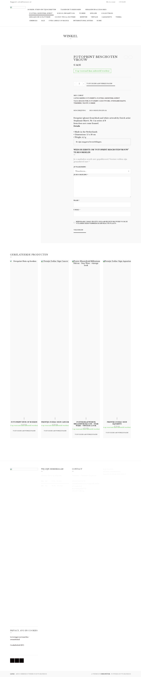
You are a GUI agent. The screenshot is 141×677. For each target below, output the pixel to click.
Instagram (21, 660)
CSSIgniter (105, 674)
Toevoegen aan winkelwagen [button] (24, 431)
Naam (76, 200)
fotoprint (94, 101)
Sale (43, 21)
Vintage (94, 17)
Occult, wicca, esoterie (65, 17)
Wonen (82, 13)
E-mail (77, 210)
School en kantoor (66, 13)
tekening (78, 103)
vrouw (85, 103)
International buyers (83, 21)
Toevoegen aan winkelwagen (99, 83)
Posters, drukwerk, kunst (40, 13)
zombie (92, 103)
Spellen (93, 13)
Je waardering (80, 167)
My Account (110, 2)
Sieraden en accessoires (95, 9)
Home (99, 21)
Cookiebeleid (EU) (17, 645)
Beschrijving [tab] (80, 110)
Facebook (12, 660)
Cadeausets (107, 17)
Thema (118, 17)
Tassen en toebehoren (70, 9)
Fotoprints (90, 98)
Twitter (17, 660)
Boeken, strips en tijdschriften (42, 9)
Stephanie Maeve (118, 101)
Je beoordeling (81, 175)
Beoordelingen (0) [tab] (98, 110)
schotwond (104, 101)
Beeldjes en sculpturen (39, 17)
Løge (12, 674)
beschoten (83, 101)
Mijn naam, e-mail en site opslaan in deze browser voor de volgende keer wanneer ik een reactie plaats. (102, 222)
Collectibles (107, 13)
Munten (83, 17)
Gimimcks (33, 21)
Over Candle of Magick (59, 21)
